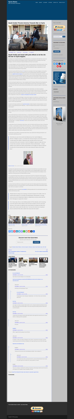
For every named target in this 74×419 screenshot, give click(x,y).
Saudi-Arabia (25, 52)
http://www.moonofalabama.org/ (18, 343)
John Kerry (22, 120)
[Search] (63, 36)
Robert (14, 328)
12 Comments (31, 52)
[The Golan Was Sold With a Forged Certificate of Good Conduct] (12, 260)
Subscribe (36, 242)
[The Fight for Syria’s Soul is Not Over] (33, 260)
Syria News (12, 2)
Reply (47, 286)
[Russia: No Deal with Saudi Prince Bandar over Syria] (28, 219)
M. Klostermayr (16, 273)
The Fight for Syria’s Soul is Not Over (33, 264)
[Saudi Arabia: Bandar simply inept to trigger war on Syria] (14, 219)
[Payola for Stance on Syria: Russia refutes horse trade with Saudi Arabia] (41, 219)
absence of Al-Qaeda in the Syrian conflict (28, 94)
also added (24, 189)
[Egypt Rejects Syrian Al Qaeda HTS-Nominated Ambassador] (43, 260)
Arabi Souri (19, 52)
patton (14, 301)
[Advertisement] (37, 12)
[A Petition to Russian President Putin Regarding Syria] (23, 260)
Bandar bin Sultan (11, 165)
